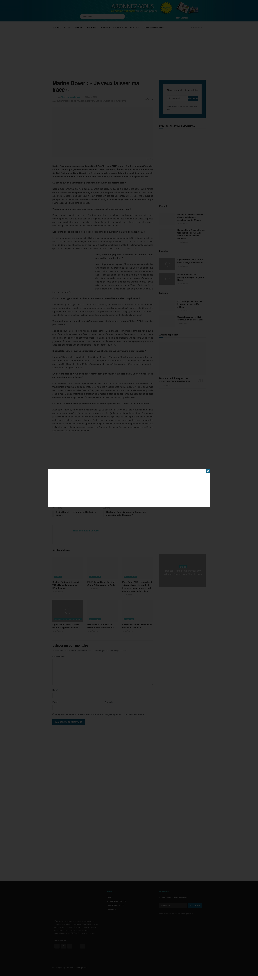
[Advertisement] (129, 488)
